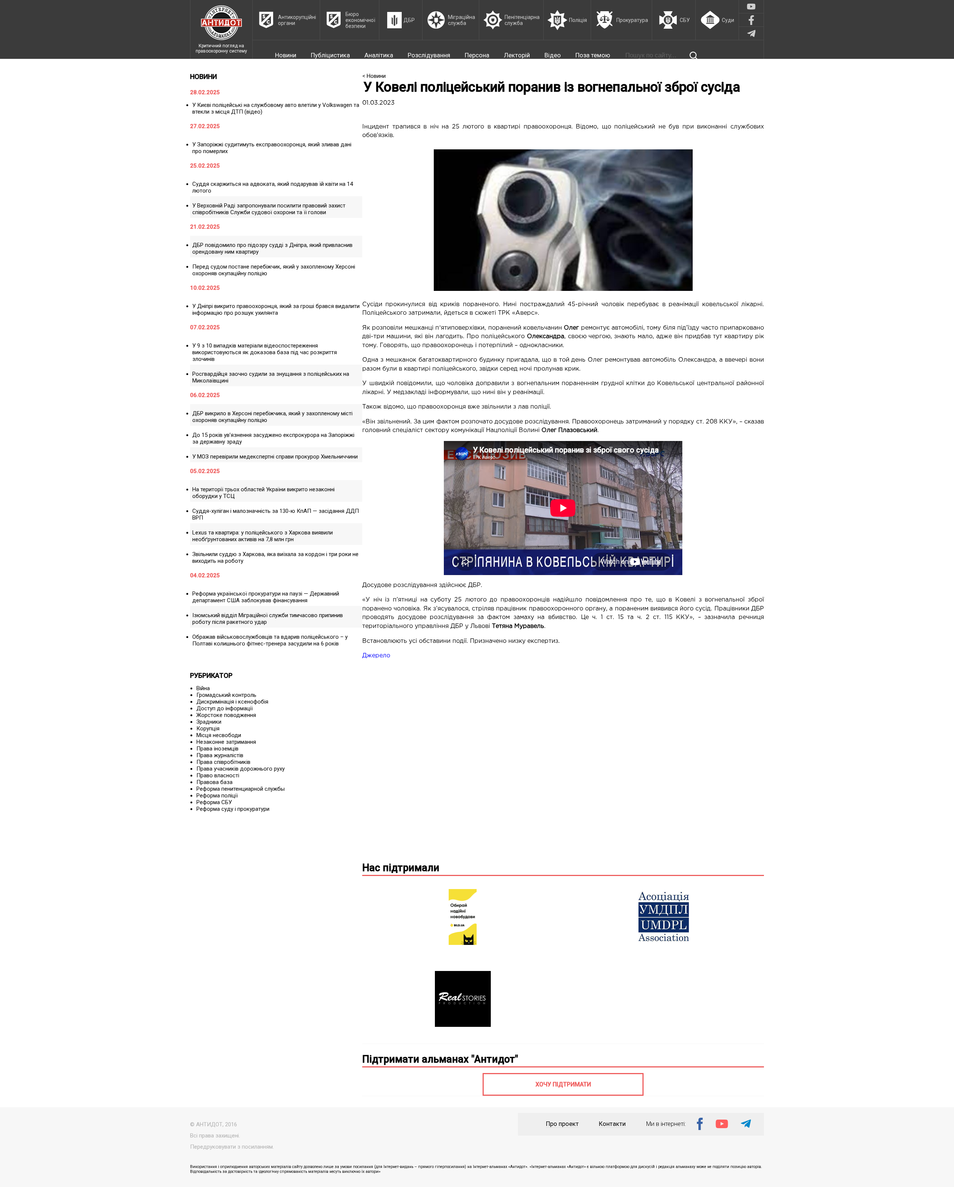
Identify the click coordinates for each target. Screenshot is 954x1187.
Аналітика (378, 55)
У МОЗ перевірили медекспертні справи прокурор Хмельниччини (275, 456)
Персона (477, 55)
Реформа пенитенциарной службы (240, 788)
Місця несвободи (218, 735)
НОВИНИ (203, 76)
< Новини (374, 76)
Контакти (612, 1123)
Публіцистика (330, 55)
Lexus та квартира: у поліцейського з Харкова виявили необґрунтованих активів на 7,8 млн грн (262, 536)
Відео (552, 55)
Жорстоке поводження (226, 715)
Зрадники (208, 721)
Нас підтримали (400, 868)
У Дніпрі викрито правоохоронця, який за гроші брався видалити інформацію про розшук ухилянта (276, 309)
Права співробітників (223, 762)
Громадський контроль (226, 695)
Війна (203, 688)
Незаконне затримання (226, 742)
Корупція (207, 728)
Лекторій (517, 55)
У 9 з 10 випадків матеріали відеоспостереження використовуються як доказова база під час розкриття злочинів (264, 352)
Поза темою (592, 55)
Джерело (376, 655)
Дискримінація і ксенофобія (232, 701)
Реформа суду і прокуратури (232, 809)
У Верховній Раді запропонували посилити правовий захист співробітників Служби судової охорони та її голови (268, 209)
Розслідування (429, 55)
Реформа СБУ (214, 802)
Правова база (214, 782)
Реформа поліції (217, 795)
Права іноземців (217, 748)
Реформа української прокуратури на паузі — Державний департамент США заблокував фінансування (265, 597)
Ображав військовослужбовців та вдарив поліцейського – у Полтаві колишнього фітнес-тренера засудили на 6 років (270, 640)
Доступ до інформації (224, 708)
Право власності (217, 775)
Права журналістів (219, 755)
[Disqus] (563, 759)
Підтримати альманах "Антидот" (440, 1059)
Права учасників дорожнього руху (240, 768)
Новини (285, 55)
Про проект (562, 1123)
